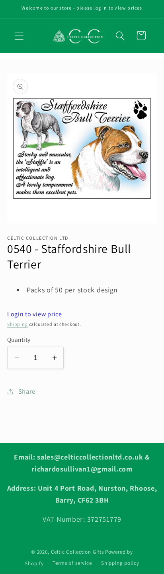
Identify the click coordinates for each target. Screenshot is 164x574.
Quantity (19, 339)
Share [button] (26, 391)
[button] (19, 35)
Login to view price (34, 314)
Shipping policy (120, 563)
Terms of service (72, 563)
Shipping (17, 324)
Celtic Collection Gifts (77, 551)
